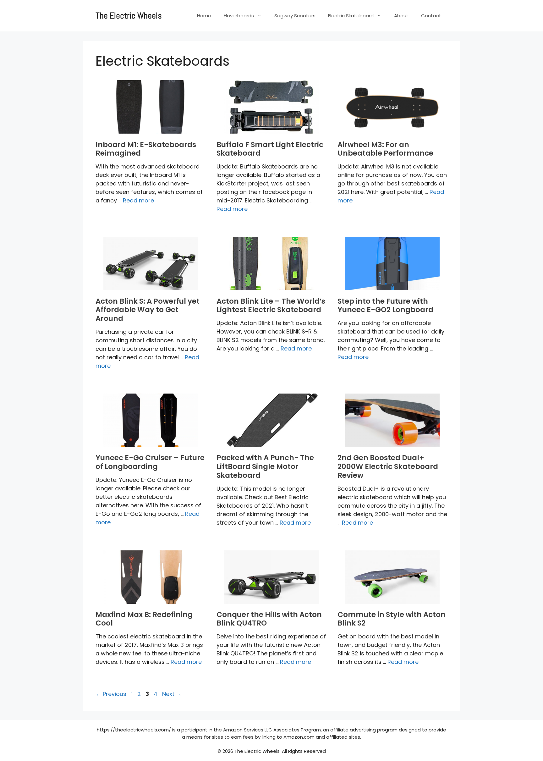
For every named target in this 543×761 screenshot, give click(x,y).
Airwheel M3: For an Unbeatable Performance (385, 149)
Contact (431, 15)
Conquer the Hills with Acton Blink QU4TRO (269, 618)
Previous (111, 694)
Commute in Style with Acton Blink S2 (391, 618)
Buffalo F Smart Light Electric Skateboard (270, 149)
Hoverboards (239, 15)
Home (204, 15)
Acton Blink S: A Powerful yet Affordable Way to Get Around (148, 309)
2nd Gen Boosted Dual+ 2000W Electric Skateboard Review (387, 466)
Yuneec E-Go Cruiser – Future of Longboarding (150, 462)
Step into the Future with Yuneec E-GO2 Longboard (385, 305)
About (401, 15)
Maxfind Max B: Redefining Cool (144, 618)
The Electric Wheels (129, 15)
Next (172, 694)
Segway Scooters (294, 15)
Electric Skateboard (351, 15)
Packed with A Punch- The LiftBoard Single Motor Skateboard (265, 466)
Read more (138, 200)
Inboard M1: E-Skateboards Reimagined (146, 149)
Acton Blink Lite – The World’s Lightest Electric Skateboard (271, 305)
